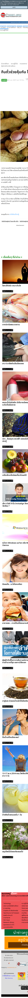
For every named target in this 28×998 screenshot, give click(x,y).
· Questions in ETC (8, 925)
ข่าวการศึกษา (5, 64)
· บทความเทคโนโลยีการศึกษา (10, 906)
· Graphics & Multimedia (10, 911)
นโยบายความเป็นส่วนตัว (13, 4)
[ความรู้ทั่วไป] (4, 30)
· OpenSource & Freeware (11, 913)
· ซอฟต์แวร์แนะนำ (8, 915)
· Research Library (8, 922)
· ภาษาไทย (24, 913)
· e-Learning (6, 908)
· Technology (7, 903)
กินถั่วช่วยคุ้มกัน (24, 221)
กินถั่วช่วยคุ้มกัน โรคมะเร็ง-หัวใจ (10, 221)
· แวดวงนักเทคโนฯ (8, 927)
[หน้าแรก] (3, 27)
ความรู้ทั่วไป (14, 64)
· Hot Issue (6, 920)
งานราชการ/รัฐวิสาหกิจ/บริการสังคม (14, 65)
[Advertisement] (14, 240)
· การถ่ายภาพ (6, 918)
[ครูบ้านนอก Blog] (19, 27)
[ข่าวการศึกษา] (11, 27)
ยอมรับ (14, 7)
